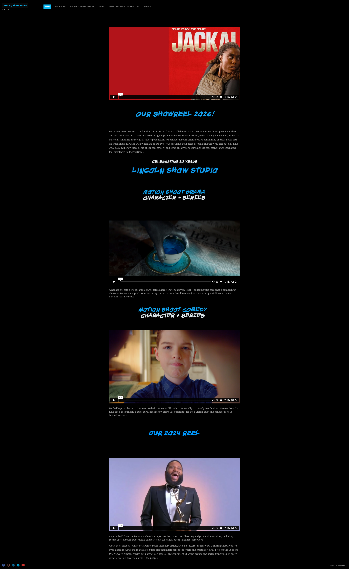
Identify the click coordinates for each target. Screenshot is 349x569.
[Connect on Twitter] (18, 565)
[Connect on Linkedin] (13, 565)
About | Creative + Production (124, 7)
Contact (148, 7)
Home (47, 7)
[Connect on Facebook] (3, 565)
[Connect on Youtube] (23, 565)
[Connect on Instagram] (8, 565)
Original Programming (82, 7)
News (101, 7)
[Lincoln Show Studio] (15, 5)
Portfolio (60, 7)
